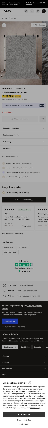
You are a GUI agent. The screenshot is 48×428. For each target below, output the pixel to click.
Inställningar (24, 424)
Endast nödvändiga (24, 420)
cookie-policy (35, 408)
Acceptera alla (24, 414)
